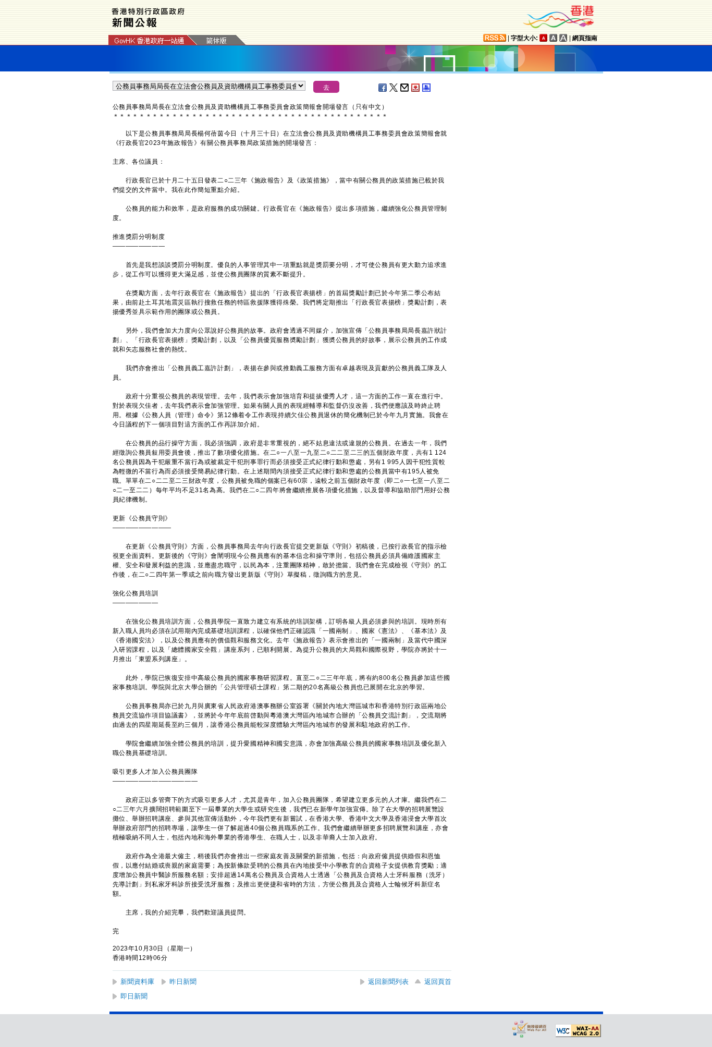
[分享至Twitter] (394, 87)
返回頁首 (437, 981)
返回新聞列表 (388, 981)
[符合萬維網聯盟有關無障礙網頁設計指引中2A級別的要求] (578, 1031)
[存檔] (416, 87)
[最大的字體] (563, 38)
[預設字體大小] (543, 38)
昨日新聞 (183, 981)
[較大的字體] (553, 38)
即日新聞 (134, 996)
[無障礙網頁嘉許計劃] (529, 1028)
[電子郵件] (405, 87)
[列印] (427, 87)
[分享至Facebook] (383, 87)
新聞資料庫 (137, 981)
